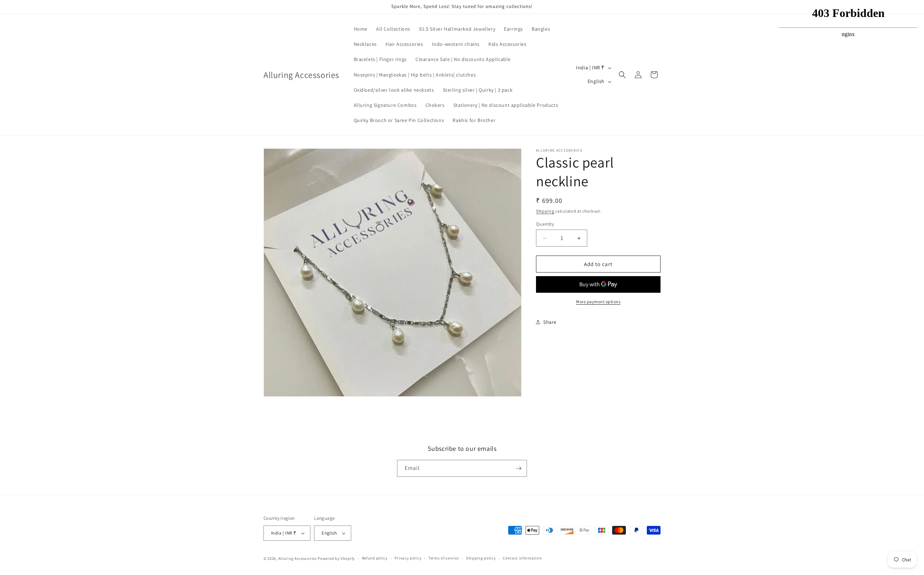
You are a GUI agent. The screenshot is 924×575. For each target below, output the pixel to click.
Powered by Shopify (336, 558)
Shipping (545, 211)
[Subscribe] (519, 468)
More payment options (598, 301)
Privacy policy (408, 558)
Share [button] (550, 322)
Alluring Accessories (297, 558)
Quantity (545, 224)
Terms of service (443, 558)
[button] (622, 75)
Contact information (522, 558)
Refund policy (375, 558)
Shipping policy (481, 558)
